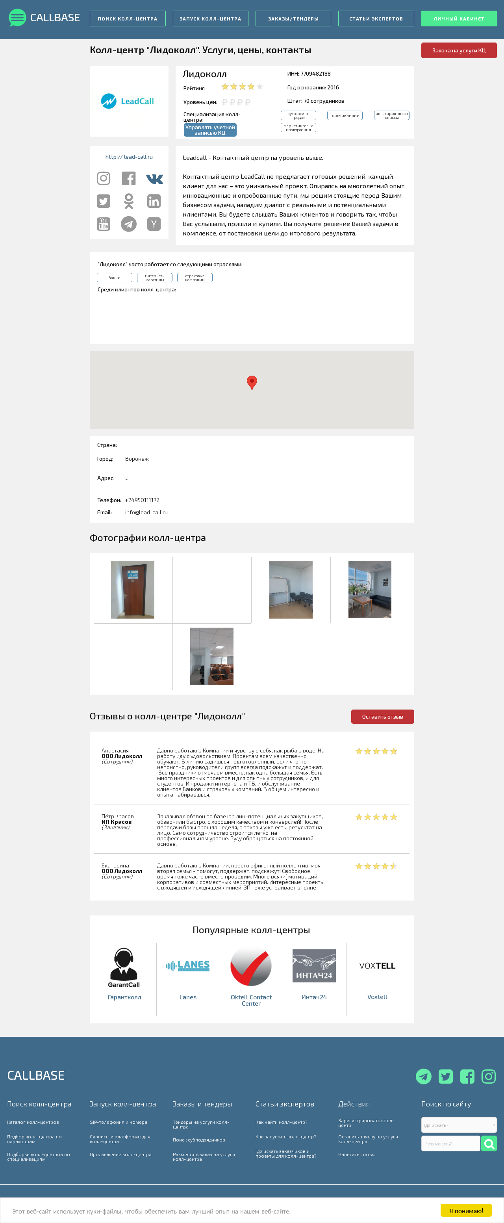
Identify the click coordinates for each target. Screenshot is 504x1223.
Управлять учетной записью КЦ (210, 130)
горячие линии (344, 115)
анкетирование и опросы (392, 115)
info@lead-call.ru (146, 512)
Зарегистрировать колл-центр (366, 1122)
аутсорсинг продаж (298, 115)
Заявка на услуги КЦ (459, 50)
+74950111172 (142, 500)
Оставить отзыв (382, 716)
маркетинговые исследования (298, 128)
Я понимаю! (466, 1210)
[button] (252, 383)
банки (114, 277)
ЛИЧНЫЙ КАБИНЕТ (459, 18)
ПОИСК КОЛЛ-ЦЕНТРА (128, 18)
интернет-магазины (154, 278)
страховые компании (195, 278)
